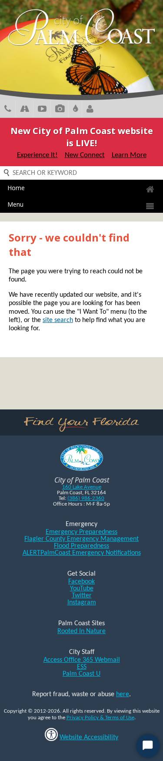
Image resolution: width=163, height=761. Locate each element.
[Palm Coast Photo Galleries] (60, 109)
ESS (81, 667)
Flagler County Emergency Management (81, 539)
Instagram (81, 602)
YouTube (81, 588)
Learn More (129, 155)
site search (58, 320)
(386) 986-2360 (85, 498)
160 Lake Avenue (81, 487)
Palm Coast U (81, 673)
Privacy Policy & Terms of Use (100, 718)
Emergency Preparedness (81, 532)
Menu (15, 204)
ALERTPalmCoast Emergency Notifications (82, 553)
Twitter (82, 595)
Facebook (81, 581)
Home (16, 188)
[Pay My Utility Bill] (75, 109)
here (122, 694)
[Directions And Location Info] (24, 109)
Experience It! (37, 155)
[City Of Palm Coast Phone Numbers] (7, 109)
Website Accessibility (89, 737)
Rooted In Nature (81, 631)
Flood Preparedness (81, 546)
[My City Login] (90, 109)
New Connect (85, 155)
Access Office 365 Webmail (81, 660)
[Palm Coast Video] (42, 109)
